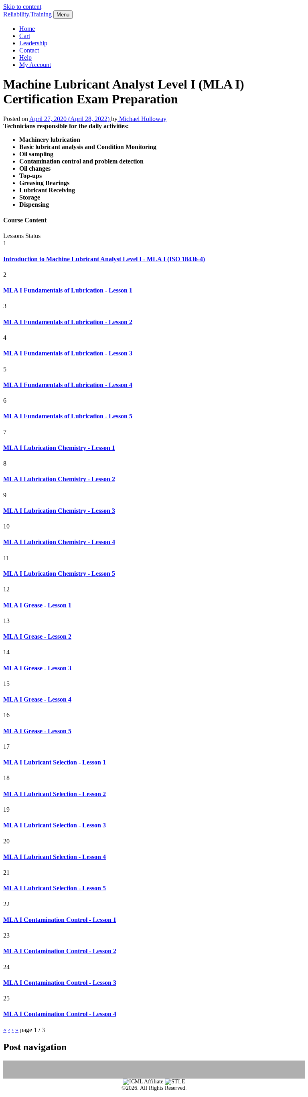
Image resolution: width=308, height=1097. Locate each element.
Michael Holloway (142, 118)
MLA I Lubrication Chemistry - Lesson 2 (59, 479)
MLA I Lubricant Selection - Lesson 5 (54, 888)
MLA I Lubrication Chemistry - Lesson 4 (59, 541)
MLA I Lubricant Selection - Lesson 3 (54, 825)
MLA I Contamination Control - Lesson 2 (59, 951)
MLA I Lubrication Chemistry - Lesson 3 (59, 510)
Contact (29, 50)
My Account (35, 64)
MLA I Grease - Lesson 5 (37, 731)
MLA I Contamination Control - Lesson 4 (59, 1013)
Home (27, 28)
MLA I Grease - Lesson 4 (37, 699)
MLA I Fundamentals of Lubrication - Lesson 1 (67, 290)
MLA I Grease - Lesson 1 (37, 605)
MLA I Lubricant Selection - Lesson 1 (54, 762)
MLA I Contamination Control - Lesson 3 (59, 982)
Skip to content (22, 6)
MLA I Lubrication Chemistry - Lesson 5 (59, 573)
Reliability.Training (27, 14)
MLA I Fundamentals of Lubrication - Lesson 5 (67, 416)
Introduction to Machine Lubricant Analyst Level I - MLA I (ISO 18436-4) (104, 259)
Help (25, 57)
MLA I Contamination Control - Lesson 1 (59, 919)
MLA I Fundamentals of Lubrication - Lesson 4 (67, 384)
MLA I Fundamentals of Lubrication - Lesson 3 (67, 353)
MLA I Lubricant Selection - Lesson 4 (54, 856)
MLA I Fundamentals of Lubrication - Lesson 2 (67, 322)
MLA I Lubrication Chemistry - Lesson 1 (59, 447)
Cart (24, 35)
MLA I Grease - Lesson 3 (37, 668)
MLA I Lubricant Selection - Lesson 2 (54, 793)
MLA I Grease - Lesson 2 (37, 636)
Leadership (33, 43)
